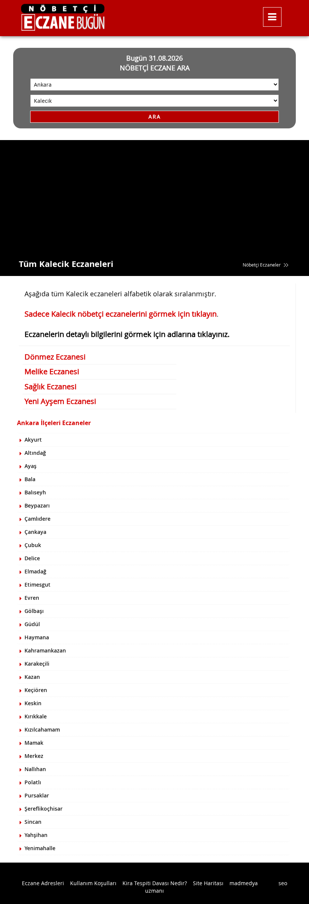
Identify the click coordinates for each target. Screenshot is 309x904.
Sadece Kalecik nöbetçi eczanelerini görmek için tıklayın (120, 314)
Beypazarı (37, 505)
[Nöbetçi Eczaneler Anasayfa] (131, 15)
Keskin (32, 703)
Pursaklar (36, 795)
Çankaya (35, 531)
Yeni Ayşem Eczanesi (60, 401)
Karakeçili (36, 663)
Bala (29, 479)
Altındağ (35, 452)
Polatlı (32, 782)
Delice (32, 558)
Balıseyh (35, 492)
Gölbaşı (34, 610)
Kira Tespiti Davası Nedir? (154, 883)
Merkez (33, 755)
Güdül (32, 624)
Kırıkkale (35, 716)
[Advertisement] (154, 196)
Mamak (33, 742)
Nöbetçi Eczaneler (262, 265)
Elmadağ (35, 571)
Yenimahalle (39, 848)
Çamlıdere (37, 518)
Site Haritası (208, 883)
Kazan (32, 676)
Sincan (32, 821)
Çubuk (32, 545)
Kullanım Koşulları (93, 883)
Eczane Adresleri (43, 883)
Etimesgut (37, 584)
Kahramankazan (45, 650)
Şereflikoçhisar (43, 808)
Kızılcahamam (42, 729)
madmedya (243, 883)
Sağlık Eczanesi (50, 386)
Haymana (36, 637)
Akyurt (33, 439)
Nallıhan (35, 769)
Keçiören (35, 690)
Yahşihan (35, 834)
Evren (31, 597)
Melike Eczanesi (51, 371)
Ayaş (30, 466)
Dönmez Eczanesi (55, 357)
